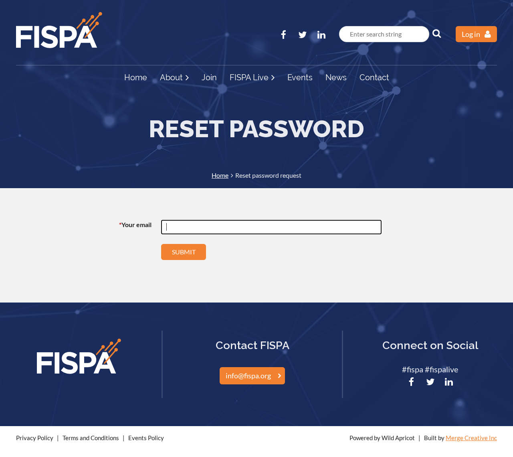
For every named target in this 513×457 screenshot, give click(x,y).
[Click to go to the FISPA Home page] (59, 45)
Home (220, 175)
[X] (302, 34)
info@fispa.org (248, 375)
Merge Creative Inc (471, 437)
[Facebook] (283, 34)
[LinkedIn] (321, 34)
